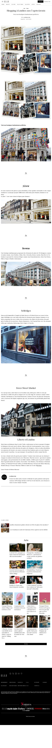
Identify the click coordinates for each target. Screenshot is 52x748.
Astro (33, 4)
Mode (3, 4)
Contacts (20, 682)
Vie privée (36, 682)
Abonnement (4, 682)
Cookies (45, 682)
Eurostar (39, 465)
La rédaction (26, 17)
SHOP (40, 1)
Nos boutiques (13, 685)
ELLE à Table (20, 4)
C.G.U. (27, 682)
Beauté (8, 4)
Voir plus (26, 644)
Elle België (4, 685)
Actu (26, 540)
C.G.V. (27, 685)
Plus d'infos (20, 693)
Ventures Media (22, 685)
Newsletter (47, 1)
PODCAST (38, 4)
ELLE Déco (27, 4)
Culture (13, 4)
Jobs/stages (12, 682)
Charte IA (36, 685)
